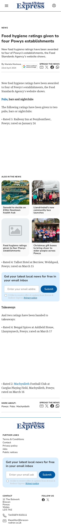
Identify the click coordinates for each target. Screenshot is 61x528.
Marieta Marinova (13, 64)
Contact (7, 442)
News (4, 27)
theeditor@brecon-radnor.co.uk (18, 521)
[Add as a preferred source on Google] (29, 66)
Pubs (4, 99)
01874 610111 (19, 515)
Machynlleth (22, 383)
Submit (48, 289)
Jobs (5, 449)
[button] (6, 6)
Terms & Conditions (13, 439)
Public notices (10, 452)
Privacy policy (10, 445)
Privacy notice (30, 298)
